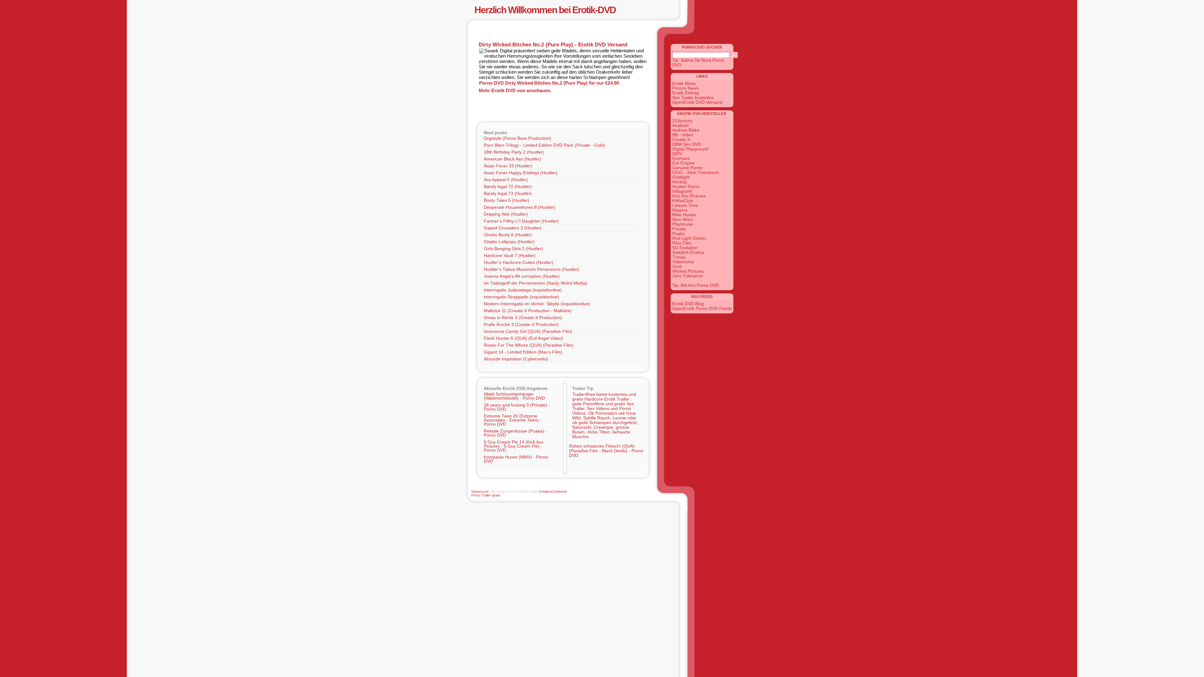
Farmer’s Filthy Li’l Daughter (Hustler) (521, 221)
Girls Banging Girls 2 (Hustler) (513, 248)
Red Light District (689, 238)
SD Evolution (685, 247)
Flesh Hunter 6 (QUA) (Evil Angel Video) (523, 338)
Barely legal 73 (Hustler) (508, 193)
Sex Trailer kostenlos (693, 97)
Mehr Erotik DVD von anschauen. (515, 90)
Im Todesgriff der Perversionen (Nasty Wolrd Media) (535, 283)
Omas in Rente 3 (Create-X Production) (523, 317)
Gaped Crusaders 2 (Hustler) (512, 228)
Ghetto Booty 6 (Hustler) (508, 235)
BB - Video (682, 135)
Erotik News (684, 83)
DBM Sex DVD (686, 144)
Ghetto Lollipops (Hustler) (509, 241)
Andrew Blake (686, 130)
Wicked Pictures (688, 271)
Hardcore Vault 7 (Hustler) (510, 255)
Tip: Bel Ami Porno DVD (695, 285)
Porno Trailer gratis (485, 495)
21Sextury (682, 120)
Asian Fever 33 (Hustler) (508, 166)
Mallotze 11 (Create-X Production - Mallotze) (528, 310)
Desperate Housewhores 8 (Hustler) (519, 207)
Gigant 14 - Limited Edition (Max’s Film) (523, 352)
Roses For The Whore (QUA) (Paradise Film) (528, 345)
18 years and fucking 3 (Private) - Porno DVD (517, 407)
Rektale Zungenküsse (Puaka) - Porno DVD (515, 433)
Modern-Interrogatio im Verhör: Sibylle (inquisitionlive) (537, 304)
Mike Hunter (684, 215)
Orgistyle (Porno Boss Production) (517, 138)
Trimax (679, 257)
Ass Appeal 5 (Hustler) (506, 179)
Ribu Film (681, 243)
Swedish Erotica (688, 252)
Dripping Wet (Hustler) (506, 214)
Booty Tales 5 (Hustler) (506, 200)
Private (679, 229)
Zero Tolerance (687, 276)
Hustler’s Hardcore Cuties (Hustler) (518, 262)
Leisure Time (685, 205)
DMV (677, 153)
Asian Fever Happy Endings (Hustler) (520, 173)
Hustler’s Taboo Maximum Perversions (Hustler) (531, 269)
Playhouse (682, 224)
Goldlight (681, 177)
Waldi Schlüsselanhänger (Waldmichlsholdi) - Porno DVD (514, 396)
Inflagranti (682, 191)
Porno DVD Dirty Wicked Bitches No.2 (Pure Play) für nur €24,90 (549, 83)
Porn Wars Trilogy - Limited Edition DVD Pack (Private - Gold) (544, 145)
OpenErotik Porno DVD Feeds (702, 308)
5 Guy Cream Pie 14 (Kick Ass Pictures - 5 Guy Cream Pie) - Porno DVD (513, 446)
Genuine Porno (687, 167)
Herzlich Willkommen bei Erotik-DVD (545, 10)
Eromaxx (681, 158)
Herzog (679, 182)
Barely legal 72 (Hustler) (508, 186)
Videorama (683, 262)
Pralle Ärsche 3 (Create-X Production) (521, 324)
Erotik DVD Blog (688, 304)
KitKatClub (682, 200)
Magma (679, 210)
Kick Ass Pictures (689, 196)
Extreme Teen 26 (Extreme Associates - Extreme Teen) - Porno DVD (512, 420)
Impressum (479, 491)
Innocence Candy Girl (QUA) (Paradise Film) (528, 331)
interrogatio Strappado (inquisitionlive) (521, 297)
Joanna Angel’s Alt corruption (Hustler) (522, 276)
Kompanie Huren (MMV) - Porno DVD (516, 459)
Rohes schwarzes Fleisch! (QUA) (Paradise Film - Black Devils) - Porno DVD (606, 451)
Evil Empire (683, 163)
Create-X (681, 139)
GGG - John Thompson (695, 172)
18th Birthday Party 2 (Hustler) (514, 152)
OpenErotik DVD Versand (697, 102)
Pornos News (685, 88)
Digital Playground (690, 149)
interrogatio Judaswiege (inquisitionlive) (523, 290)
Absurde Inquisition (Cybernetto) (516, 359)
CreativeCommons (553, 491)
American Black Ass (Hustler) (512, 159)
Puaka (678, 233)
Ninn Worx (682, 219)
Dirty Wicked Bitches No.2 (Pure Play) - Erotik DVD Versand (553, 44)
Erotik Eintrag (685, 93)
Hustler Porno (686, 186)
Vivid (677, 266)
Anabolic (680, 125)
